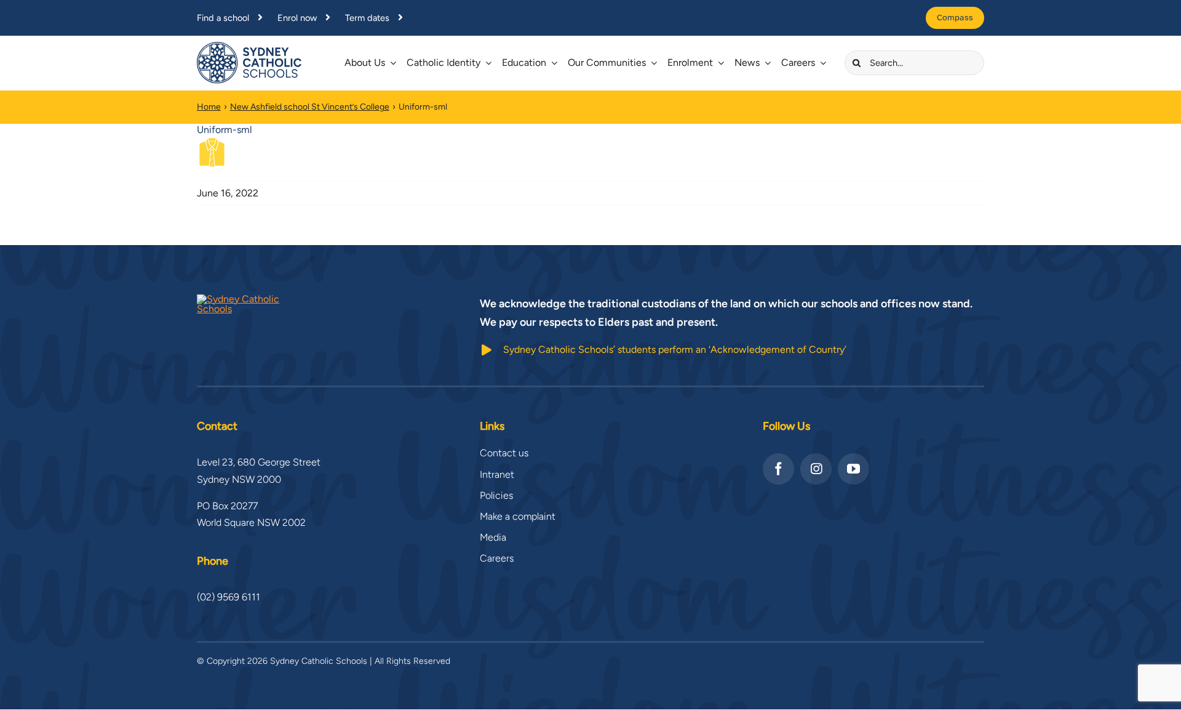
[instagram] (816, 469)
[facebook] (778, 469)
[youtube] (853, 469)
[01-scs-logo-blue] (249, 46)
